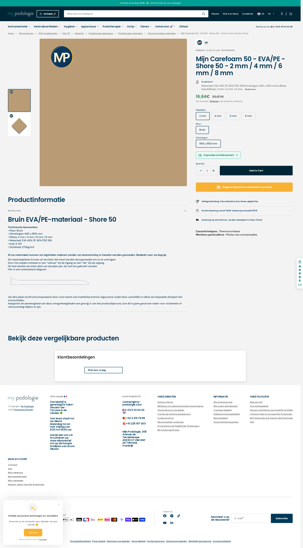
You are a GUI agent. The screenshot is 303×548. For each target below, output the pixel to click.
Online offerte (165, 402)
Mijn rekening (15, 472)
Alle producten (26, 33)
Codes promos (165, 418)
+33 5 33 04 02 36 (133, 411)
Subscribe (282, 518)
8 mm (250, 117)
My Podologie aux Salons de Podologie (271, 418)
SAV (10, 468)
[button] (290, 13)
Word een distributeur (225, 406)
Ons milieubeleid (259, 406)
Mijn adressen (15, 480)
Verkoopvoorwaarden (176, 541)
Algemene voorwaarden (118, 541)
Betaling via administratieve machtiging (180, 406)
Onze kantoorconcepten (170, 410)
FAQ (252, 422)
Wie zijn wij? (256, 402)
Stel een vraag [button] (97, 370)
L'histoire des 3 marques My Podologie (271, 414)
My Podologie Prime (168, 430)
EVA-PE (66, 33)
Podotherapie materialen (130, 33)
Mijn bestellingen (17, 476)
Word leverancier (223, 402)
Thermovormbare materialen (162, 33)
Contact (12, 465)
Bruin (204, 131)
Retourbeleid (220, 418)
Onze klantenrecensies (225, 422)
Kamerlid (79, 33)
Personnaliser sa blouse (170, 422)
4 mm (219, 117)
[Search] (204, 13)
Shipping (214, 101)
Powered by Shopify (23, 409)
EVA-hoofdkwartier (48, 33)
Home (11, 33)
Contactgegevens (156, 541)
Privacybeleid (98, 541)
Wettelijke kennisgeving (200, 541)
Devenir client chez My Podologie (26, 484)
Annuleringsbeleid (222, 541)
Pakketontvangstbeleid (226, 414)
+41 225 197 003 (136, 423)
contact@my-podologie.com (132, 403)
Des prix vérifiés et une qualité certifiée (271, 410)
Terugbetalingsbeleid (80, 541)
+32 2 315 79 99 (135, 418)
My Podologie (27, 406)
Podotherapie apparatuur (101, 33)
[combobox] (136, 13)
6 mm (235, 117)
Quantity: (200, 163)
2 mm (204, 117)
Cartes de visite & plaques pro (174, 414)
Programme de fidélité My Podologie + (178, 426)
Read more (250, 89)
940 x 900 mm (210, 145)
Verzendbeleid (138, 541)
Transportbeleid (222, 410)
